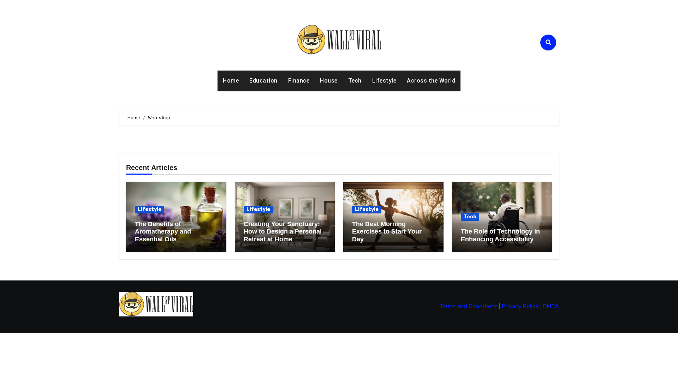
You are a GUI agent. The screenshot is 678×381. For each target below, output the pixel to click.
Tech (355, 80)
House (329, 80)
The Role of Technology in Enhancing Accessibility (500, 235)
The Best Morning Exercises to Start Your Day (387, 231)
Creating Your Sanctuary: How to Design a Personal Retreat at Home (283, 231)
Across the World (431, 80)
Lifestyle (384, 80)
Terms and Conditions (469, 306)
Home (231, 80)
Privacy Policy (520, 306)
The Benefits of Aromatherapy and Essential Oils (163, 231)
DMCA (551, 306)
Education (263, 80)
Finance (299, 80)
